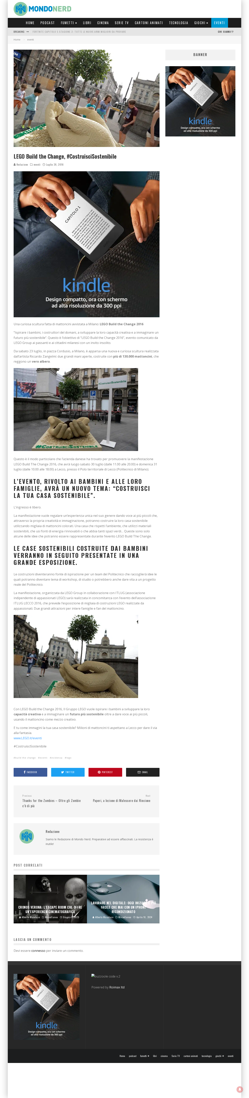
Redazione (22, 164)
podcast (47, 22)
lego (69, 757)
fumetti (67, 22)
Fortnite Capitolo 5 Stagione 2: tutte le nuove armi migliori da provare (79, 31)
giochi (199, 22)
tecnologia (179, 22)
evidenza (56, 757)
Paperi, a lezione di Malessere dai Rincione (121, 798)
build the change (25, 757)
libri (87, 22)
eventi (219, 22)
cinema (103, 22)
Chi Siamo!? (225, 31)
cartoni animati (149, 22)
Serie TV (122, 22)
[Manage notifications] (240, 1089)
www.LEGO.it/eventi (28, 738)
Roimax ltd (116, 987)
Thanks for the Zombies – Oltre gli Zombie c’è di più (51, 801)
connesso (38, 951)
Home (30, 22)
